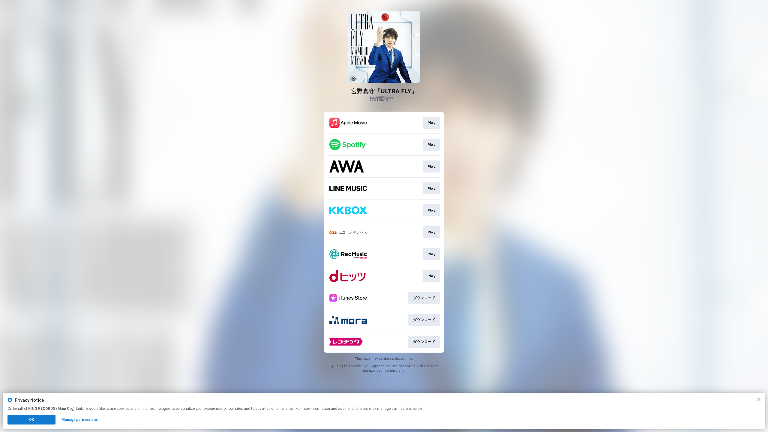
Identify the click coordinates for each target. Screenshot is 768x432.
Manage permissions (80, 420)
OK (31, 420)
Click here (425, 366)
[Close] (759, 399)
